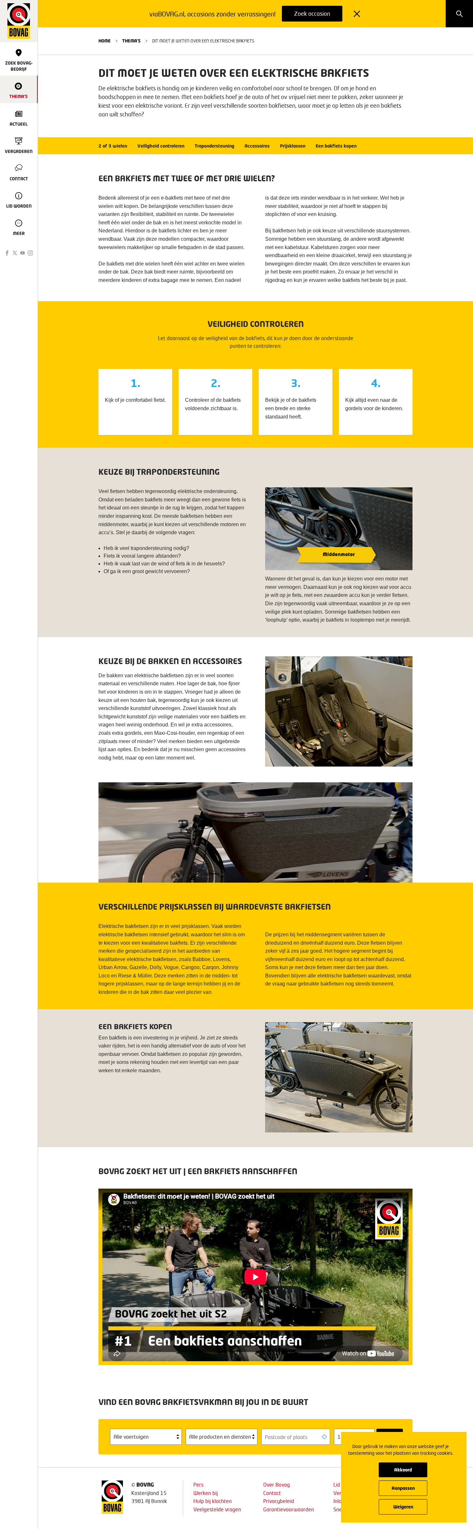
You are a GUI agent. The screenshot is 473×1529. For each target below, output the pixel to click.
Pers (198, 1484)
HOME (104, 40)
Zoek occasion (312, 13)
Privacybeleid (278, 1501)
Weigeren (403, 1506)
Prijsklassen (292, 145)
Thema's (131, 40)
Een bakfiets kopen (336, 145)
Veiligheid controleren (160, 145)
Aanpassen (403, 1488)
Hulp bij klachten (212, 1501)
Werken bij (205, 1493)
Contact (272, 1493)
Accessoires (257, 145)
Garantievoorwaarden (288, 1509)
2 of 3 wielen (112, 145)
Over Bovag (276, 1484)
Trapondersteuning (214, 145)
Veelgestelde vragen (217, 1509)
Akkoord (403, 1469)
